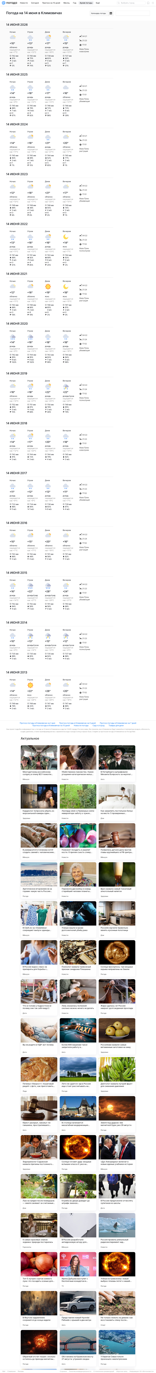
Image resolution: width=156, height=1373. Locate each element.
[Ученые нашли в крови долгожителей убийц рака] (78, 919)
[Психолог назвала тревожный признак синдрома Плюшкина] (78, 958)
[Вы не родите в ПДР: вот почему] (39, 1036)
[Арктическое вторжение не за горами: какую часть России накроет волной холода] (39, 880)
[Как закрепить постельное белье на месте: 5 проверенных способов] (117, 802)
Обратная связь (121, 1371)
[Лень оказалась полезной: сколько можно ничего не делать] (78, 997)
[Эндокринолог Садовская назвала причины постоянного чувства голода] (39, 1153)
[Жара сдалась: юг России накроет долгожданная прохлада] (117, 997)
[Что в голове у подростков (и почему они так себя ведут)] (39, 997)
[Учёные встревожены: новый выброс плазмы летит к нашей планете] (117, 1270)
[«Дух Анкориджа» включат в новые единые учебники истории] (117, 1153)
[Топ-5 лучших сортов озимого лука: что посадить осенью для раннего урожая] (39, 1270)
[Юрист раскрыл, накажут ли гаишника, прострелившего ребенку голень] (39, 1114)
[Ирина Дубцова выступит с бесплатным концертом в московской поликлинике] (78, 1270)
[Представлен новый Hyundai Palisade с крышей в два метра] (78, 1309)
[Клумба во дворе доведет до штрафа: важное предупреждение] (78, 1192)
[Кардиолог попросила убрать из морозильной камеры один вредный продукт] (39, 802)
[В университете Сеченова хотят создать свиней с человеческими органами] (39, 841)
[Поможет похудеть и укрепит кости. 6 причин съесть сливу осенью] (78, 841)
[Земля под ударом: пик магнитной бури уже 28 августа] (117, 1114)
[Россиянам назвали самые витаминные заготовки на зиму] (117, 1036)
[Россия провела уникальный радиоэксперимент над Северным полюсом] (117, 1231)
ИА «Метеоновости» (147, 1371)
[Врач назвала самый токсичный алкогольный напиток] (117, 880)
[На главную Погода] (11, 3)
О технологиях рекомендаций (103, 1371)
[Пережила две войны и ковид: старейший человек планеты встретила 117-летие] (78, 880)
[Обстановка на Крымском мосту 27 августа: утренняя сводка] (78, 1348)
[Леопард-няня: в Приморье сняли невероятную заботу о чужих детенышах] (78, 802)
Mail (3, 1371)
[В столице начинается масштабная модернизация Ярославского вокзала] (78, 1114)
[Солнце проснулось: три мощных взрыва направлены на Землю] (117, 958)
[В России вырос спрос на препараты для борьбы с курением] (39, 958)
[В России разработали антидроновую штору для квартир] (78, 1231)
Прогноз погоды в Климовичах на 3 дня (37, 723)
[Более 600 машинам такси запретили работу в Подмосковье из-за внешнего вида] (78, 1036)
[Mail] (3, 3)
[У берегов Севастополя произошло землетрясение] (117, 1348)
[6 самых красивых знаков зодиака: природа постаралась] (39, 1231)
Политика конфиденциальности (80, 1371)
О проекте (63, 1371)
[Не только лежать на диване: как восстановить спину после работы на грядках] (117, 1309)
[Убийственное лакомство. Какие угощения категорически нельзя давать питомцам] (78, 763)
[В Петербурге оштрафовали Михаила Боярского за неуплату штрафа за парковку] (117, 763)
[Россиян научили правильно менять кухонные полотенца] (117, 919)
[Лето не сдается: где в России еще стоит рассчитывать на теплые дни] (78, 1075)
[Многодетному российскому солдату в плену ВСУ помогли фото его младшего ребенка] (39, 763)
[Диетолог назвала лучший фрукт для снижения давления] (117, 1075)
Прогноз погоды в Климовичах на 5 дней (77, 723)
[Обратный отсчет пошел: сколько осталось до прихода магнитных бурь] (39, 1348)
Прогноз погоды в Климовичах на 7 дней (118, 723)
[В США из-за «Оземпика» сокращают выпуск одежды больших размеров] (39, 919)
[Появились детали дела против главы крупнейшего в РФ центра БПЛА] (117, 841)
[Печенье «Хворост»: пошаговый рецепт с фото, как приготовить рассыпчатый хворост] (39, 1075)
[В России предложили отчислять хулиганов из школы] (117, 1192)
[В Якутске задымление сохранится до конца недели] (39, 1309)
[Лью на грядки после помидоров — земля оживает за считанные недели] (39, 1192)
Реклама (21, 1371)
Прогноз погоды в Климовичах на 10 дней (51, 725)
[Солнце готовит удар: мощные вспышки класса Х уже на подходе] (78, 1153)
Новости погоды (81, 725)
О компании (11, 1371)
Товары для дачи (116, 725)
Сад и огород (98, 725)
